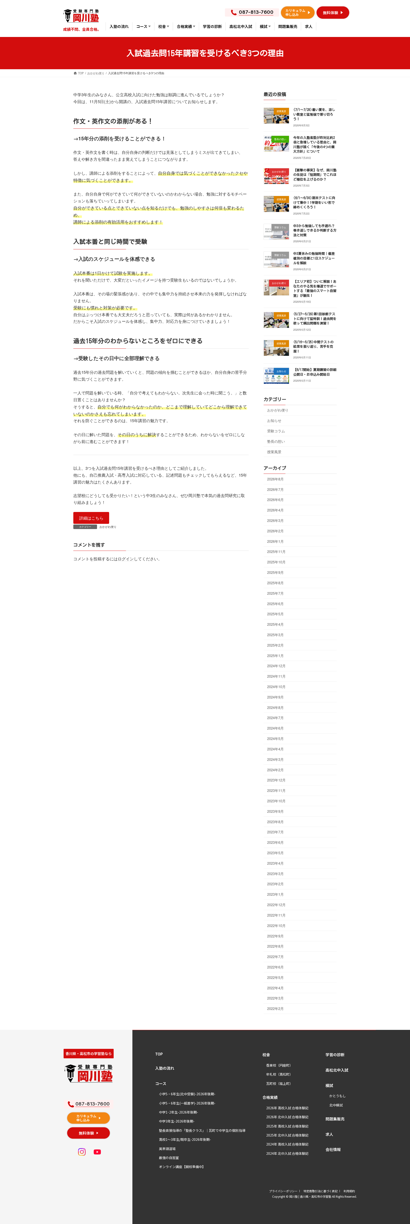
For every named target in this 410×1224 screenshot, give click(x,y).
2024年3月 (275, 759)
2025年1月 (275, 655)
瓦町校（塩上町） (279, 1083)
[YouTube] (97, 1152)
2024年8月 (275, 707)
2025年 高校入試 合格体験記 (287, 1126)
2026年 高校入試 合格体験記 (287, 1107)
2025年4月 (275, 624)
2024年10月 (276, 686)
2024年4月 (275, 748)
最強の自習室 (169, 1157)
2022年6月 (275, 966)
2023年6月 (275, 842)
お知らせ (274, 420)
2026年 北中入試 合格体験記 (287, 1116)
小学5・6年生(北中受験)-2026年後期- (187, 1094)
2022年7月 (275, 956)
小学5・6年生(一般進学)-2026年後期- (187, 1103)
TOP (159, 1054)
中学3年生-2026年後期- (177, 1121)
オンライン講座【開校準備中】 (182, 1166)
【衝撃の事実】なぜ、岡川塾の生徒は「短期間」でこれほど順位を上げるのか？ (314, 175)
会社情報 (333, 1149)
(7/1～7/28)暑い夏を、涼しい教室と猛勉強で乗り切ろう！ (314, 114)
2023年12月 (276, 779)
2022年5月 (275, 977)
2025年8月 (275, 582)
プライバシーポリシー (283, 1191)
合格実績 (270, 1097)
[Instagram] (81, 1152)
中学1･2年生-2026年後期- (178, 1112)
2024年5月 (275, 738)
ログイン (126, 559)
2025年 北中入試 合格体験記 (287, 1135)
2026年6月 (275, 499)
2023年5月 (275, 852)
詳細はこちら (91, 518)
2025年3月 (275, 634)
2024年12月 (276, 665)
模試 (329, 1085)
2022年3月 (275, 998)
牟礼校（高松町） (279, 1074)
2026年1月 (275, 541)
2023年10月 (276, 800)
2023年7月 (275, 831)
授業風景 (274, 451)
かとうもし (337, 1095)
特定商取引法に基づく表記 (320, 1191)
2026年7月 (275, 489)
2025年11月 (276, 551)
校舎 (266, 1054)
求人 (329, 1134)
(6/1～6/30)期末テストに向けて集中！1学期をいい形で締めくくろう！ (314, 202)
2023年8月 (275, 821)
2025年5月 (275, 613)
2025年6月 (275, 603)
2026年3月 (275, 520)
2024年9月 (275, 696)
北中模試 (336, 1105)
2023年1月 (275, 894)
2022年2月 (275, 1008)
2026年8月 (275, 478)
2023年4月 (275, 863)
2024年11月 (276, 676)
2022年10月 (276, 925)
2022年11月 (276, 915)
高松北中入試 (337, 1070)
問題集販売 (335, 1119)
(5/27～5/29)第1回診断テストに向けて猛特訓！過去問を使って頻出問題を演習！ (314, 318)
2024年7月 (275, 717)
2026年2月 (275, 530)
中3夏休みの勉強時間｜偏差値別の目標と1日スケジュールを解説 (314, 258)
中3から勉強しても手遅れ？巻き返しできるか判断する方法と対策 (314, 230)
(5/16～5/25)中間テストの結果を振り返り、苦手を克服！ (313, 346)
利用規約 (349, 1191)
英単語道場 (167, 1148)
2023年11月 (276, 790)
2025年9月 (275, 572)
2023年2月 (275, 883)
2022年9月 (275, 935)
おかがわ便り (107, 527)
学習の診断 (335, 1054)
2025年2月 (275, 645)
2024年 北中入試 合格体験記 (287, 1153)
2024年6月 (275, 728)
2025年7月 (275, 593)
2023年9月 (275, 811)
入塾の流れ (164, 1068)
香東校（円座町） (279, 1065)
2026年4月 (275, 509)
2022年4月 (275, 987)
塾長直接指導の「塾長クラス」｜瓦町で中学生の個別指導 (202, 1130)
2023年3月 (275, 873)
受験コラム (276, 430)
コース (160, 1083)
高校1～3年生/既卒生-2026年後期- (185, 1139)
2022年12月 (276, 904)
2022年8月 (275, 946)
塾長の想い (276, 441)
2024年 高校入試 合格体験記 (287, 1144)
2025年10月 (276, 561)
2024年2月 (275, 769)
